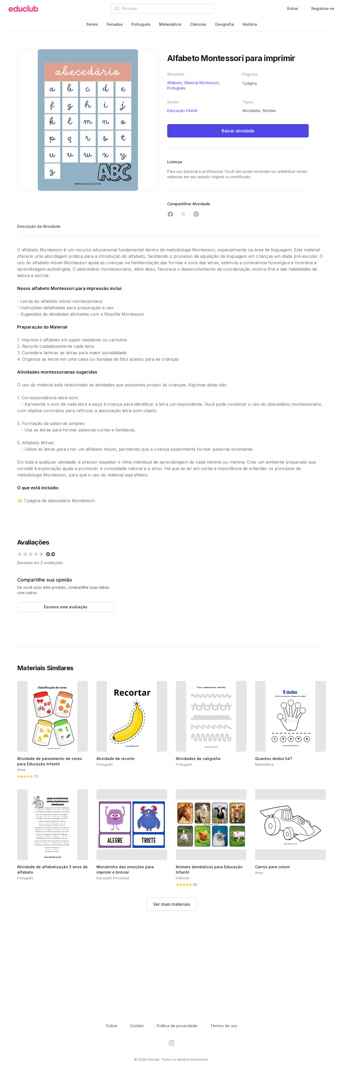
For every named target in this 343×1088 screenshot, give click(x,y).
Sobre (111, 1025)
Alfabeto (174, 82)
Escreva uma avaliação (65, 607)
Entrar (292, 8)
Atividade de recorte (115, 758)
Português (141, 24)
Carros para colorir (272, 867)
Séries (92, 24)
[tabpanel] (87, 120)
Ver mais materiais (171, 904)
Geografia (224, 24)
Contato (137, 1025)
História (250, 24)
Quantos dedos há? (273, 758)
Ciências (198, 24)
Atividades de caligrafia (198, 758)
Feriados (115, 24)
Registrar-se (322, 8)
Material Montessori (201, 82)
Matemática (170, 24)
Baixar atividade (238, 130)
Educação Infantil (182, 110)
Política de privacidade (177, 1025)
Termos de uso (223, 1025)
